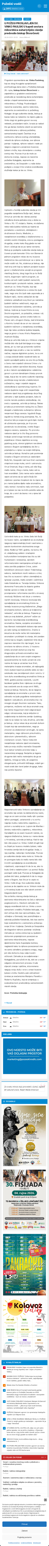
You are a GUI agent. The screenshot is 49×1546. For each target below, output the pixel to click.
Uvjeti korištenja (26, 1543)
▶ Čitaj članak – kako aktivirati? (16, 74)
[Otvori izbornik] (45, 6)
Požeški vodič (12, 4)
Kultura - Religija (13, 19)
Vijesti (27, 19)
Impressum (37, 1543)
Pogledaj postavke (24, 1537)
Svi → (43, 1457)
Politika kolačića (14, 1543)
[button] (45, 1500)
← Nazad (8, 1003)
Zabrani (24, 1531)
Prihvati (24, 1524)
